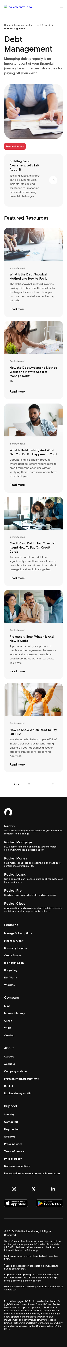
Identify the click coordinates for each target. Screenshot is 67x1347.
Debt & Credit (43, 25)
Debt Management (14, 28)
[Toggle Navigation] (61, 7)
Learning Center (23, 25)
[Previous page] (37, 784)
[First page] (29, 784)
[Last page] (53, 784)
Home (7, 25)
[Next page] (45, 784)
